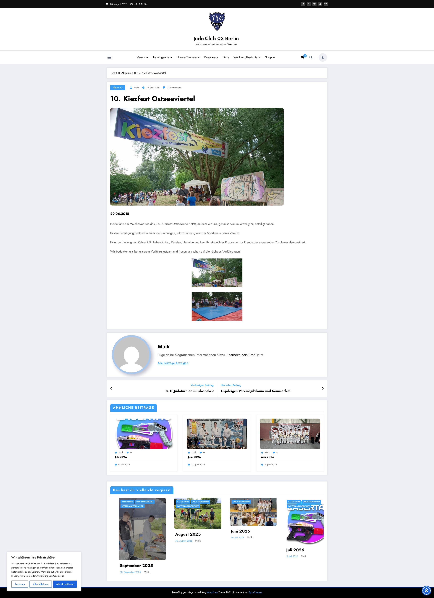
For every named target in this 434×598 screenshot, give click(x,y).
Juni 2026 (194, 457)
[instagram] (320, 4)
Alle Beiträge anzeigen (173, 363)
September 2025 (269, 565)
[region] (44, 571)
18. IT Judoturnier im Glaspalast (189, 391)
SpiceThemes (255, 592)
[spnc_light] (323, 57)
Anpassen (20, 584)
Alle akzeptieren (65, 584)
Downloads (211, 57)
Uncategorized (111, 501)
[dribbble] (314, 4)
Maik (136, 87)
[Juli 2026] (144, 433)
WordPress (212, 592)
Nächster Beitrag (231, 385)
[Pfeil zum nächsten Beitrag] (323, 388)
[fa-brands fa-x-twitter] (309, 4)
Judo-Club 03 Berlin (216, 38)
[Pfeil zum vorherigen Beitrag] (111, 388)
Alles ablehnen (40, 584)
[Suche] (311, 57)
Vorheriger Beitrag (202, 385)
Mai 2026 (267, 457)
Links (226, 57)
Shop (268, 57)
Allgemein (118, 87)
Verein (141, 57)
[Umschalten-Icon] (109, 57)
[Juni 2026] (217, 433)
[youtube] (326, 4)
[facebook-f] (303, 4)
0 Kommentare (174, 87)
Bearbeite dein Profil (241, 355)
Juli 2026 (121, 457)
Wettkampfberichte (245, 57)
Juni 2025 (151, 531)
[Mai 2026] (290, 433)
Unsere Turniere (186, 57)
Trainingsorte (161, 57)
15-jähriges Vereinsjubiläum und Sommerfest (255, 391)
